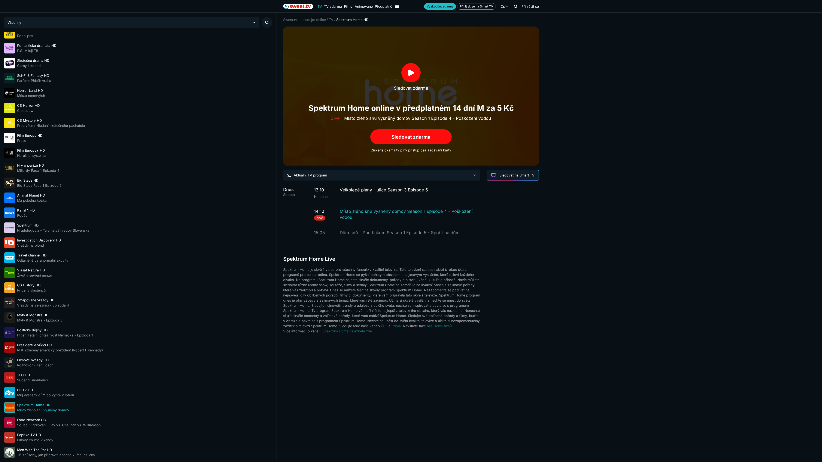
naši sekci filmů (439, 326)
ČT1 (384, 326)
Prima (396, 326)
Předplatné (383, 6)
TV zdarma (333, 6)
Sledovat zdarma (411, 137)
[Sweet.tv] (298, 6)
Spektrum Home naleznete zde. (347, 331)
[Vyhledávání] (515, 6)
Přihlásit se (530, 6)
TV (319, 6)
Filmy (348, 6)
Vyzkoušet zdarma (440, 6)
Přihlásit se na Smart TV (476, 6)
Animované (364, 6)
